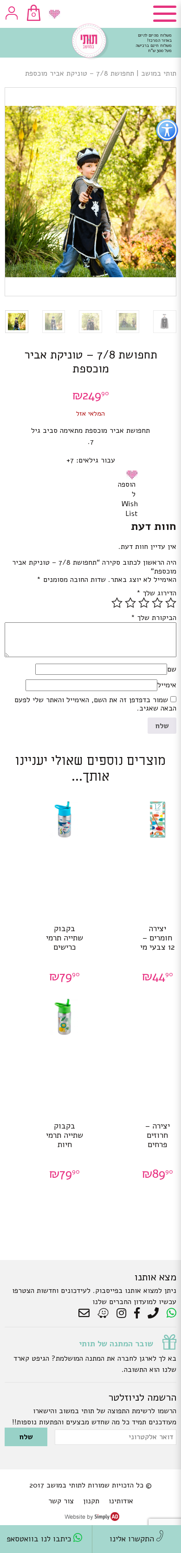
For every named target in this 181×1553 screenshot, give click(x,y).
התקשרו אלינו (133, 1538)
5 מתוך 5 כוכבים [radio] (117, 602)
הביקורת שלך (153, 618)
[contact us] (86, 1313)
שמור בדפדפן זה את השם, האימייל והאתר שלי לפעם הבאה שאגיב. (95, 704)
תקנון (91, 1501)
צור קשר (61, 1501)
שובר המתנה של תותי (116, 1343)
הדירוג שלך (156, 593)
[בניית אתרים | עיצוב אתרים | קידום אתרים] (92, 1519)
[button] (133, 474)
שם (171, 669)
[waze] (103, 1313)
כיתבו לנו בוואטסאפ (39, 1538)
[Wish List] (54, 14)
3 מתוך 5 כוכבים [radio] (143, 602)
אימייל (166, 685)
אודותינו (121, 1501)
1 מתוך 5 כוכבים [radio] (170, 602)
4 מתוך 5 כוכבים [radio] (130, 602)
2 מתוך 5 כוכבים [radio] (157, 602)
